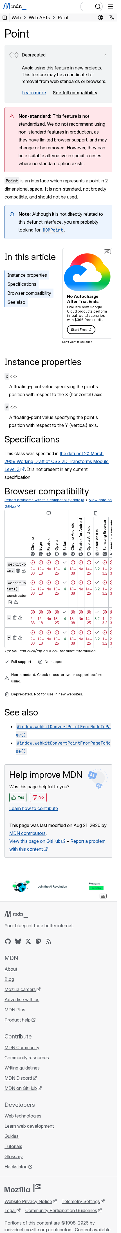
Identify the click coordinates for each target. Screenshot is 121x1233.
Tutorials (13, 1146)
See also (16, 302)
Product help (18, 1020)
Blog (9, 979)
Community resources (27, 1057)
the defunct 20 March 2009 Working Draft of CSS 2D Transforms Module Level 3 (57, 461)
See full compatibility (75, 92)
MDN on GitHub (21, 1088)
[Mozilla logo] (23, 1188)
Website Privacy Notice (28, 1201)
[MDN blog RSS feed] (48, 941)
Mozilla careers (20, 989)
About (11, 969)
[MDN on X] (28, 941)
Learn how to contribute (33, 808)
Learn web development (29, 1126)
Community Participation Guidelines (61, 1210)
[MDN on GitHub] (8, 941)
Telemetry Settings (81, 1201)
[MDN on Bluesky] (18, 941)
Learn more (34, 92)
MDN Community (22, 1047)
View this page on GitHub (34, 841)
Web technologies (23, 1116)
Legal (10, 1210)
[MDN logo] (16, 914)
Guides (12, 1136)
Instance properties (27, 275)
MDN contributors (27, 833)
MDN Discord (18, 1078)
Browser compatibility (29, 293)
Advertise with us (22, 999)
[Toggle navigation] (110, 6)
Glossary (14, 1156)
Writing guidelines (22, 1068)
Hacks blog (16, 1166)
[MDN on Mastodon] (38, 941)
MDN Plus (15, 1009)
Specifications (21, 284)
